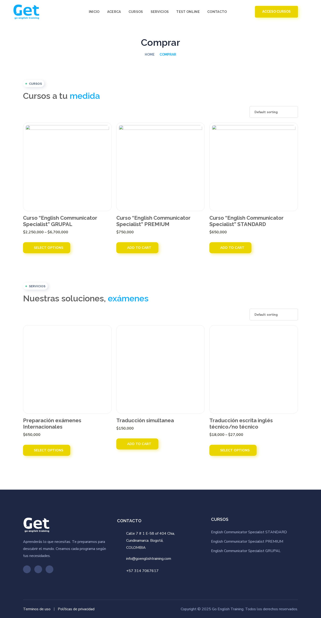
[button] (238, 11)
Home (150, 54)
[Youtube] (27, 569)
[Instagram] (49, 569)
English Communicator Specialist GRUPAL (246, 550)
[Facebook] (38, 569)
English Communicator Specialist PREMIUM (247, 541)
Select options (48, 248)
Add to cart (138, 248)
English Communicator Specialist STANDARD (249, 532)
